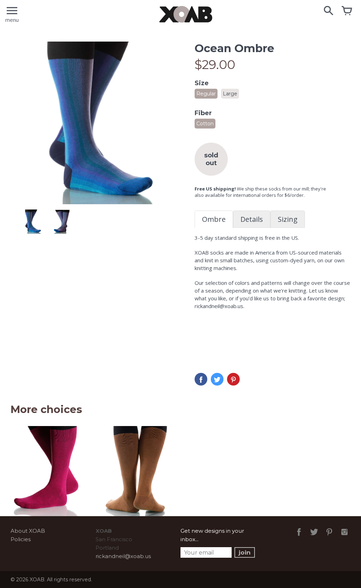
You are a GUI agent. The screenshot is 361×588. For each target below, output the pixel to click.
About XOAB (28, 530)
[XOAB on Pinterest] (329, 536)
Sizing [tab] (288, 219)
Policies (21, 539)
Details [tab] (251, 219)
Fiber (203, 113)
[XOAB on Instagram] (344, 536)
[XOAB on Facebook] (299, 536)
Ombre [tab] (214, 219)
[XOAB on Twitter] (314, 536)
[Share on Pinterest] (233, 379)
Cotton (205, 123)
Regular (206, 93)
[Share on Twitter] (217, 379)
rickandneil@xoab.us (123, 556)
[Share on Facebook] (201, 379)
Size (202, 83)
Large (230, 93)
